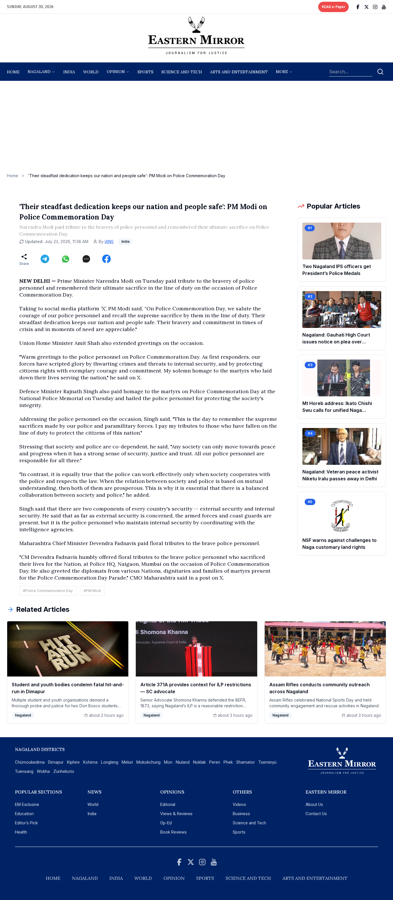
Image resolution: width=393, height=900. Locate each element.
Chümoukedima (30, 762)
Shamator (245, 762)
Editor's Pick (26, 823)
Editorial (167, 804)
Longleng (109, 762)
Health (21, 832)
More (282, 71)
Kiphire (73, 762)
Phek (228, 762)
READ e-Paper (333, 7)
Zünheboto (63, 771)
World (91, 71)
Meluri (127, 762)
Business (241, 813)
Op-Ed (166, 823)
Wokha (43, 771)
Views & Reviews (176, 813)
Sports (239, 832)
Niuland (183, 762)
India (69, 71)
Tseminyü (267, 762)
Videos (239, 804)
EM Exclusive (27, 804)
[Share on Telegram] (45, 259)
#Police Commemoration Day (48, 590)
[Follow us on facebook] (358, 7)
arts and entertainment (239, 71)
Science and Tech (249, 823)
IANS (109, 241)
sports (145, 71)
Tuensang (24, 771)
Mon (168, 762)
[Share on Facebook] (106, 259)
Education (24, 813)
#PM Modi (92, 590)
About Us (314, 804)
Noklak (199, 762)
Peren (214, 762)
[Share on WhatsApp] (65, 259)
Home (13, 71)
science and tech (181, 71)
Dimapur (56, 762)
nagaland (39, 71)
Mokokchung (148, 762)
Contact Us (316, 813)
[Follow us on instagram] (375, 7)
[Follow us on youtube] (383, 7)
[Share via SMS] (86, 259)
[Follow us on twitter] (366, 7)
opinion (116, 71)
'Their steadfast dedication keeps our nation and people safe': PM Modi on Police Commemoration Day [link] (126, 175)
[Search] (380, 71)
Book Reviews (173, 832)
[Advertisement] (196, 129)
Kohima (90, 762)
